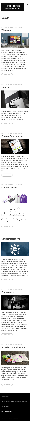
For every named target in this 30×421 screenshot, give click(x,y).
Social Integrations (10, 239)
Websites (6, 30)
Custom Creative (9, 187)
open (27, 4)
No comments (18, 27)
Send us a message (6, 411)
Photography (7, 292)
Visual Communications (13, 347)
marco (12, 27)
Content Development (12, 136)
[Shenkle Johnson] (12, 7)
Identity (5, 87)
